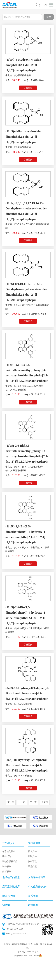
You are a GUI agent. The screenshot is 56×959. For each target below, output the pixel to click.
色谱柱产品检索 (11, 877)
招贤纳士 (7, 905)
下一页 (33, 802)
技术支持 (32, 851)
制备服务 (6, 866)
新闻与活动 (8, 895)
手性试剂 (6, 856)
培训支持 (32, 856)
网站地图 (33, 905)
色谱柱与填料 (8, 851)
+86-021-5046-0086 (14, 929)
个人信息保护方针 (38, 886)
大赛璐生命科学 (36, 877)
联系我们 (33, 895)
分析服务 (6, 871)
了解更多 (28, 88)
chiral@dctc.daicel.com (16, 933)
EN (45, 4)
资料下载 (32, 861)
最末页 (44, 802)
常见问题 (32, 866)
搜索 (48, 17)
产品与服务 (8, 843)
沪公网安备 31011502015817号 (26, 955)
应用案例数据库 (11, 886)
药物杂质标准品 (10, 861)
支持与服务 (34, 843)
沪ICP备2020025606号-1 (28, 952)
